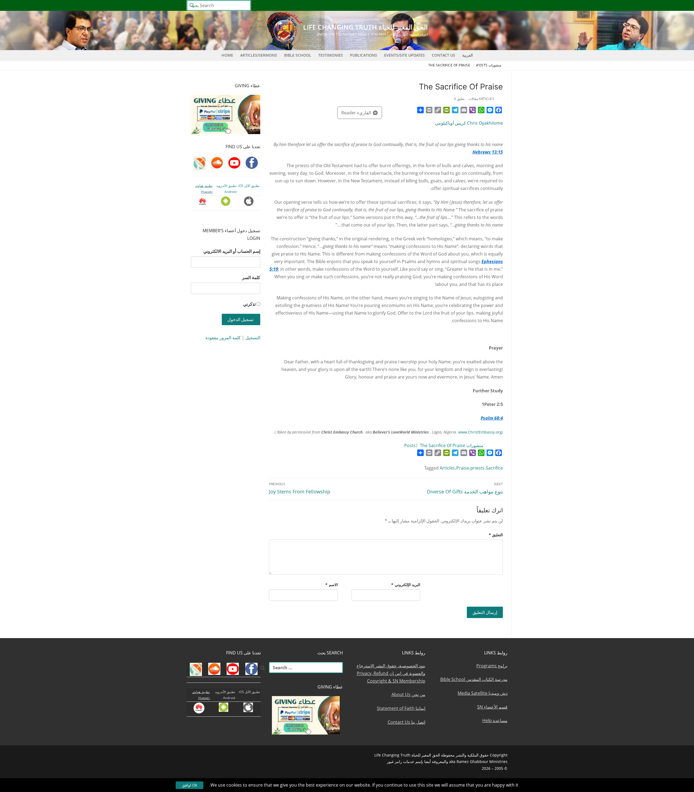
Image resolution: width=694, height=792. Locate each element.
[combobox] (219, 5)
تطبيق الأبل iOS (248, 185)
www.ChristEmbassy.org (480, 432)
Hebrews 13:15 (488, 152)
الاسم (331, 584)
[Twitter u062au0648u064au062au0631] (474, 5)
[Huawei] (415, 5)
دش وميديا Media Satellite (482, 693)
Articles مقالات (481, 99)
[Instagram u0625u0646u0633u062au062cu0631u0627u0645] (464, 5)
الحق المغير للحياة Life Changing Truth (365, 27)
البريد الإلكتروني (405, 584)
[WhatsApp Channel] (453, 5)
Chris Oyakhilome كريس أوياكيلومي (469, 123)
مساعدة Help (494, 720)
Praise (462, 468)
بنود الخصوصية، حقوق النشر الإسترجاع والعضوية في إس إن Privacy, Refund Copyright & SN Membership (390, 673)
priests (477, 468)
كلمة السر (251, 277)
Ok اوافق (189, 785)
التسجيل (252, 338)
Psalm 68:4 (492, 418)
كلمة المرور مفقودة (223, 338)
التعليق (496, 534)
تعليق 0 (459, 99)
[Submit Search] (192, 6)
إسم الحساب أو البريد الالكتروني (231, 251)
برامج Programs (491, 666)
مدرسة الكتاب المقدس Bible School (473, 679)
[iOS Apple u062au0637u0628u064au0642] (424, 5)
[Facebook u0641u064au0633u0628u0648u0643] (502, 5)
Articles (447, 468)
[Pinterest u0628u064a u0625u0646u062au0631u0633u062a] (444, 5)
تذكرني (249, 304)
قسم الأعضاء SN (492, 707)
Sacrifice (494, 468)
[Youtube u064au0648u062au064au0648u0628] (493, 5)
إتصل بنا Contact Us (406, 722)
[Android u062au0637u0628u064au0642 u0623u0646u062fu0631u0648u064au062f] (434, 5)
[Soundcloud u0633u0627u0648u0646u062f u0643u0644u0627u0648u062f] (483, 5)
